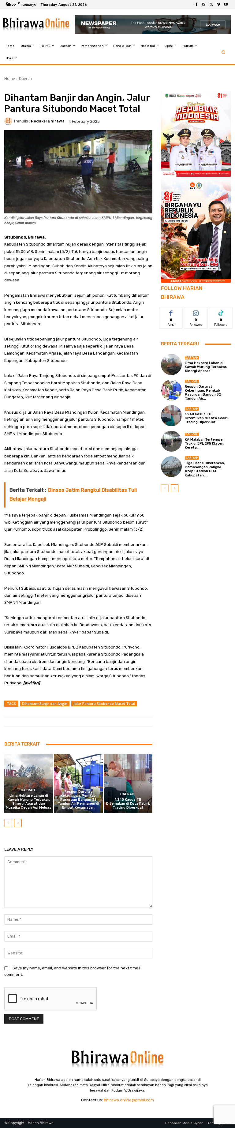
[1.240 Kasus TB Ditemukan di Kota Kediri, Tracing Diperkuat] (128, 783)
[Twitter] (211, 4)
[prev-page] (8, 823)
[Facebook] (196, 4)
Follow (196, 312)
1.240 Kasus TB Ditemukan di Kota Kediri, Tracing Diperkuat (128, 804)
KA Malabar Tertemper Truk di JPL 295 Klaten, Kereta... (204, 443)
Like (171, 312)
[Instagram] (203, 4)
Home (9, 78)
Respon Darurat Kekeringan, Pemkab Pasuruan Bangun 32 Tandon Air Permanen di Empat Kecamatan (78, 800)
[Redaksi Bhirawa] (9, 121)
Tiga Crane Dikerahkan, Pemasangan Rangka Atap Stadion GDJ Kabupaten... (205, 469)
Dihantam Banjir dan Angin (44, 703)
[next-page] (18, 823)
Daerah (25, 78)
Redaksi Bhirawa (48, 121)
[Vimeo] (218, 4)
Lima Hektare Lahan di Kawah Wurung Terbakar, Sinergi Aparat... (206, 367)
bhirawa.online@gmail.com (129, 1100)
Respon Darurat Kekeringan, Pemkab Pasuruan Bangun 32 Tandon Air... (203, 393)
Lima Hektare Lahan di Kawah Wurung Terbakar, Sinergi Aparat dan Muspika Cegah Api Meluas (28, 802)
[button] (223, 52)
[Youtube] (225, 4)
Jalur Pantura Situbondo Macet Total (104, 703)
